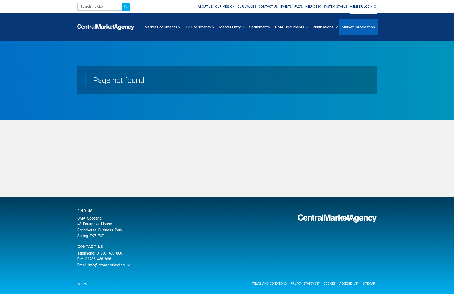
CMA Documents (289, 27)
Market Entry (230, 27)
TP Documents (198, 27)
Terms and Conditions (269, 283)
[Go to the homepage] (337, 218)
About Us (205, 6)
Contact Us (268, 6)
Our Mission (225, 6)
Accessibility (349, 283)
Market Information (358, 27)
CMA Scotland (106, 27)
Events (286, 6)
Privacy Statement (305, 283)
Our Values (246, 6)
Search (126, 7)
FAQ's (298, 6)
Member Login (361, 6)
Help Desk (313, 6)
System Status (335, 6)
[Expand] (180, 26)
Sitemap (369, 283)
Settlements (259, 27)
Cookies (329, 283)
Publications (323, 27)
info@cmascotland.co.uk (108, 265)
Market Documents (161, 27)
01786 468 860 (109, 253)
